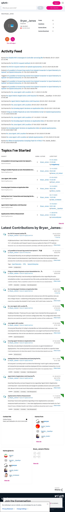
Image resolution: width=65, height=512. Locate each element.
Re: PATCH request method (20, 63)
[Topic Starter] (7, 39)
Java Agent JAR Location (9, 178)
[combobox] (22, 8)
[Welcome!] (13, 39)
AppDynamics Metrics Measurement (12, 214)
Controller (16, 285)
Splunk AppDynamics (34, 67)
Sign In (56, 3)
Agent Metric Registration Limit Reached (25, 101)
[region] (25, 507)
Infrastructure (17, 354)
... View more (56, 245)
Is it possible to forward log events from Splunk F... (16, 161)
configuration (17, 267)
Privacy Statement (7, 509)
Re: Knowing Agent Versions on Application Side (27, 108)
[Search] (40, 8)
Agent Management (19, 336)
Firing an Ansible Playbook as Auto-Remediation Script (25, 112)
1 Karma (57, 237)
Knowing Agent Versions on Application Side (15, 187)
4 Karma (57, 310)
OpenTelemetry (16, 264)
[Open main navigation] (63, 3)
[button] (37, 454)
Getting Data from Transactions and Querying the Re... (17, 196)
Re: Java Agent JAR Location (21, 92)
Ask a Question (54, 8)
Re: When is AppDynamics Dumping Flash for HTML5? (24, 141)
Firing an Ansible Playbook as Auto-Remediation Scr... (17, 170)
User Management (31, 285)
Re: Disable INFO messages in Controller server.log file (24, 58)
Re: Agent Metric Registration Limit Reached (21, 96)
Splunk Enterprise (15, 72)
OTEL (24, 264)
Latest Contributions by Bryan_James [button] (31, 227)
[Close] (47, 504)
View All (61, 223)
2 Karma (57, 293)
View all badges (11, 43)
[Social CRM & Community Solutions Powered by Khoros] (58, 489)
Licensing (23, 285)
